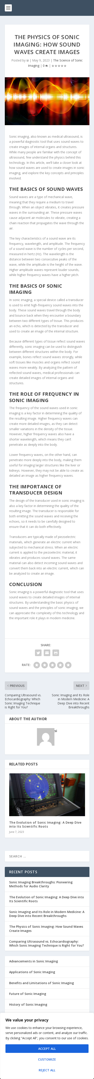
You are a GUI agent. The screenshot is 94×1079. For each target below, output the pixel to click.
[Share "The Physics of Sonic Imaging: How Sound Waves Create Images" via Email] (47, 652)
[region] (47, 1046)
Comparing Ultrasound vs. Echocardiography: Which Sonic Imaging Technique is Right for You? (46, 943)
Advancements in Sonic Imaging (33, 961)
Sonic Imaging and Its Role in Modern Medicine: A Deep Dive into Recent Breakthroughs (46, 914)
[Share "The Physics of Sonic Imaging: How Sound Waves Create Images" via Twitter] (38, 652)
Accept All (47, 1049)
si (27, 60)
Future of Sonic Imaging (27, 994)
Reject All (47, 1070)
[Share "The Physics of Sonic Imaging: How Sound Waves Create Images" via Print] (55, 652)
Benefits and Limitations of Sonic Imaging (41, 983)
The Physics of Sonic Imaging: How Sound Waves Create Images (46, 928)
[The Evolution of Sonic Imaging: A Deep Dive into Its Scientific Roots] (47, 794)
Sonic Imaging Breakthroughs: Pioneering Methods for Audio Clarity (41, 884)
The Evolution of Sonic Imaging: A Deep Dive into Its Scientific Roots (45, 824)
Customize (47, 1059)
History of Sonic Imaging (28, 1004)
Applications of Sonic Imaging (32, 972)
